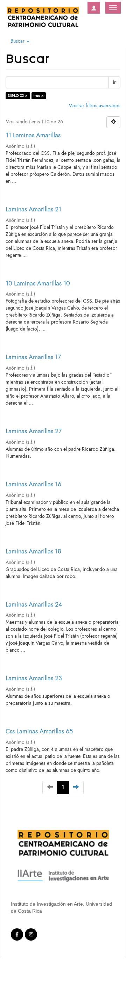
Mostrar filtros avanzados (94, 105)
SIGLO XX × (18, 95)
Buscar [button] (18, 41)
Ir (114, 82)
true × (39, 95)
